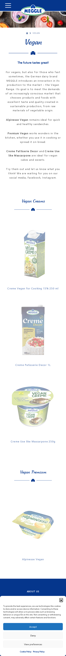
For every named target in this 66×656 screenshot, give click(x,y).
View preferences (33, 644)
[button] (61, 599)
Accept (33, 626)
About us (33, 591)
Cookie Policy (25, 651)
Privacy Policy (39, 651)
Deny (33, 635)
